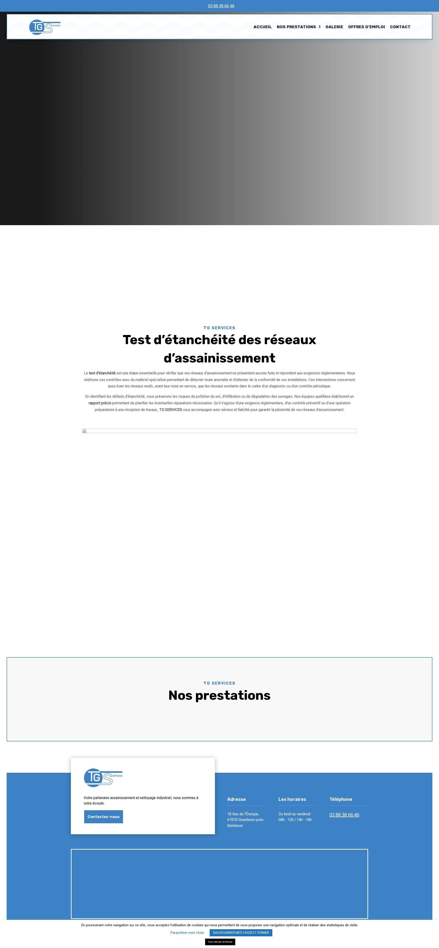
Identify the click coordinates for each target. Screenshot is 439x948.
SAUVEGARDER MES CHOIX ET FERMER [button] (241, 932)
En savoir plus (107, 166)
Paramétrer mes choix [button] (187, 933)
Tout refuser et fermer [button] (220, 941)
